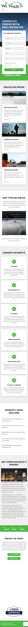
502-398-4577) (14, 554)
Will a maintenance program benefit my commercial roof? (12, 446)
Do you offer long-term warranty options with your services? (13, 439)
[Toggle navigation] (3, 9)
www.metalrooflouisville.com (7, 623)
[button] (6, 119)
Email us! (15, 558)
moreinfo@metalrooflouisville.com (8, 624)
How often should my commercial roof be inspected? (12, 426)
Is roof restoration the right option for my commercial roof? (12, 420)
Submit (14, 69)
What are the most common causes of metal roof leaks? (13, 433)
